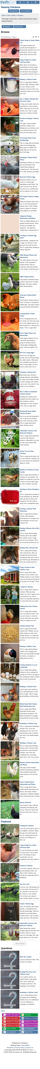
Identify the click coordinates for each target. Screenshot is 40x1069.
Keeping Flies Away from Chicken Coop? (28, 973)
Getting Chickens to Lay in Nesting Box (28, 666)
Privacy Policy (19, 1047)
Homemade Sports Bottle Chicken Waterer (28, 412)
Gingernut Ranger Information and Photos (27, 217)
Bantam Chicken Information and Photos (29, 764)
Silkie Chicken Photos (27, 277)
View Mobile (25, 1045)
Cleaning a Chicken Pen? (28, 372)
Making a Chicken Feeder (28, 79)
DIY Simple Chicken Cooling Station (29, 198)
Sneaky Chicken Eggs (27, 904)
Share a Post (28, 1032)
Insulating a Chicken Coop (28, 723)
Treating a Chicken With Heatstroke (28, 510)
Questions (19, 26)
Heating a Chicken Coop (28, 646)
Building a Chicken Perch (28, 686)
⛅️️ (35, 1050)
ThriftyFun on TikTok (30, 1022)
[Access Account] (28, 2)
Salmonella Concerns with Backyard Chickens (28, 432)
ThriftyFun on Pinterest (13, 1022)
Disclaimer (10, 1047)
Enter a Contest (11, 1028)
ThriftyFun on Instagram (31, 1025)
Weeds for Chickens (26, 866)
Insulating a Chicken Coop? (29, 992)
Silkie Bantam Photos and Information (28, 256)
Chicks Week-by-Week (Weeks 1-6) (29, 41)
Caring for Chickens (26, 587)
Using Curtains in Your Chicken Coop (27, 568)
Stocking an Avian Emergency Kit (29, 490)
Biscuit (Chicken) (25, 802)
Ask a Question (11, 1032)
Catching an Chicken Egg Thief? (28, 237)
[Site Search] (35, 2)
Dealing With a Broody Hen (29, 548)
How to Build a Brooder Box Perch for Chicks (29, 100)
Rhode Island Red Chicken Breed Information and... (28, 705)
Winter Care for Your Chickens (27, 452)
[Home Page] (8, 1)
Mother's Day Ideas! (11, 1015)
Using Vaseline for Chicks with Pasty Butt (28, 61)
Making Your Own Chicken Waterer (29, 607)
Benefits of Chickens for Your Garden (29, 471)
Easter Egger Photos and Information (28, 334)
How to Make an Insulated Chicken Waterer (28, 393)
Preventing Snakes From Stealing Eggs (28, 139)
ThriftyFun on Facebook (31, 1018)
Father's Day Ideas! (11, 1018)
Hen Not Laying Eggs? (27, 352)
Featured (7, 26)
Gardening (26, 1015)
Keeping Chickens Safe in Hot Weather (29, 529)
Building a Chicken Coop (28, 743)
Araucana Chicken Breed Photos (28, 296)
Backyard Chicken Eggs (27, 177)
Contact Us (29, 1047)
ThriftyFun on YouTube (13, 1025)
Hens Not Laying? (25, 957)
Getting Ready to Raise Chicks (27, 315)
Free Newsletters (29, 1028)
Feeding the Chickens (27, 825)
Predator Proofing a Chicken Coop (29, 120)
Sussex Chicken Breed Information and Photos (27, 783)
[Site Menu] (20, 2)
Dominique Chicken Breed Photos (28, 159)
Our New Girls (24, 884)
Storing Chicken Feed (27, 626)
